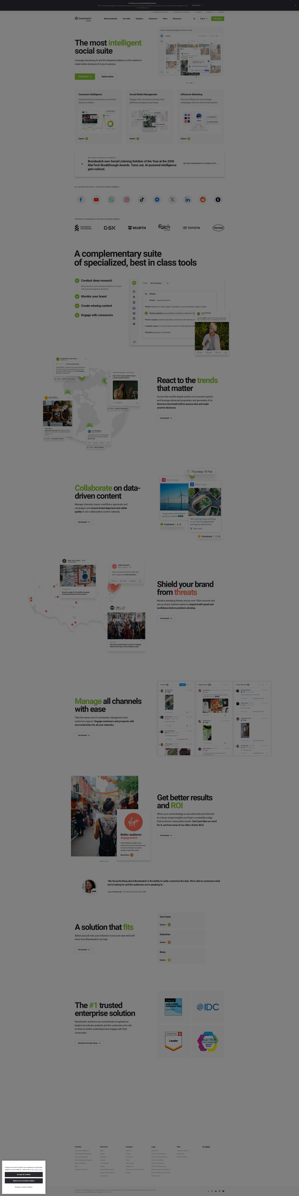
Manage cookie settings (23, 1187)
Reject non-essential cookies (23, 1181)
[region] (24, 1177)
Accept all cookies (24, 1174)
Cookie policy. (38, 1169)
